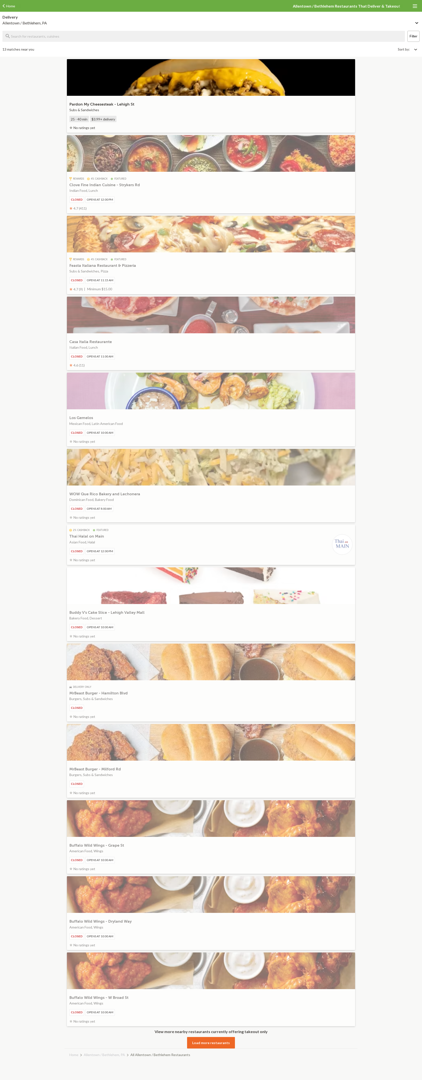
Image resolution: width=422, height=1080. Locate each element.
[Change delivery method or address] (417, 22)
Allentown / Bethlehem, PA (104, 1055)
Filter (413, 36)
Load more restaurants (211, 1043)
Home (73, 1055)
